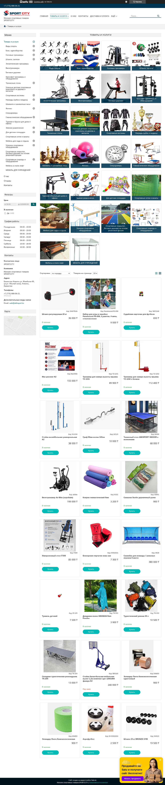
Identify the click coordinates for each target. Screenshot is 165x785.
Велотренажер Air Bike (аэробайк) (57, 497)
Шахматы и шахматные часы (18, 104)
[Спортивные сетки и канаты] (146, 185)
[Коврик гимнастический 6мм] (100, 477)
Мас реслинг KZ (49, 377)
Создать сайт (39, 2)
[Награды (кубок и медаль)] (146, 120)
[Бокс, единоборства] (85, 56)
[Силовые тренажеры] (115, 56)
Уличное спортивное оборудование (14, 146)
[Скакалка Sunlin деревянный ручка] (141, 477)
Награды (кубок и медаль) (17, 100)
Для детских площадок (15, 132)
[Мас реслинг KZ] (59, 356)
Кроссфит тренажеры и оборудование (16, 78)
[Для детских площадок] (115, 185)
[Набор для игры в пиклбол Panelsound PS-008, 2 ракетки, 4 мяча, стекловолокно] (100, 294)
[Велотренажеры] (85, 88)
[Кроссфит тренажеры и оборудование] (146, 88)
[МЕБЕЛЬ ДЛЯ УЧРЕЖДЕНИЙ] (85, 250)
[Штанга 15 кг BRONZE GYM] (141, 719)
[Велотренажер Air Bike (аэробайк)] (59, 477)
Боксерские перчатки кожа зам (97, 556)
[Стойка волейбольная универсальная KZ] (59, 417)
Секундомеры (12, 113)
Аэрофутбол (88, 739)
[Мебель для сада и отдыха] (54, 218)
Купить (50, 328)
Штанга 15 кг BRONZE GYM (136, 739)
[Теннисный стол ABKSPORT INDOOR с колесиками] (141, 417)
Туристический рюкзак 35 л (136, 616)
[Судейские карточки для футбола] (141, 294)
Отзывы (7, 181)
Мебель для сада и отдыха (17, 141)
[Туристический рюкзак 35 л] (141, 596)
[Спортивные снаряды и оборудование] (146, 218)
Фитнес (9, 109)
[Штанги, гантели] (146, 56)
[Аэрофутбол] (100, 719)
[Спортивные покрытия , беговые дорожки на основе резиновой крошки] (115, 218)
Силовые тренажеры (14, 55)
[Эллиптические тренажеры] (54, 88)
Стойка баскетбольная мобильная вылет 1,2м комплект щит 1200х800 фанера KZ (99, 678)
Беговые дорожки (13, 72)
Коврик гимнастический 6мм (96, 497)
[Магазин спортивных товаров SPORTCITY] (17, 13)
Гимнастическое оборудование (19, 117)
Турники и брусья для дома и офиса (18, 123)
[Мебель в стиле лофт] (54, 250)
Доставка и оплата (99, 16)
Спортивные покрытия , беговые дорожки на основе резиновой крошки (17, 153)
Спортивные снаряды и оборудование (16, 160)
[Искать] (158, 16)
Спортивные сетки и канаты (17, 137)
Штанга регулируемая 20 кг (54, 314)
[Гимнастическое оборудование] (146, 153)
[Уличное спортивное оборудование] (85, 218)
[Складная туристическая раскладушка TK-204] (59, 656)
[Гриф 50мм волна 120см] (100, 417)
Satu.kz (93, 780)
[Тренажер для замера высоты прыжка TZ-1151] (100, 356)
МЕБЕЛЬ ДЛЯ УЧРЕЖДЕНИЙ (18, 170)
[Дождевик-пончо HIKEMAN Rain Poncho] (100, 596)
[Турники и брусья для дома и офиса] (54, 185)
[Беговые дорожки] (115, 88)
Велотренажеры (12, 68)
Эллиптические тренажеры (17, 64)
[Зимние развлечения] (85, 185)
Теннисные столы (13, 83)
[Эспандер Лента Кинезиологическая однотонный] (141, 656)
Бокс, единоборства (14, 51)
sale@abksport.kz (16, 303)
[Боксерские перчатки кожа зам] (100, 535)
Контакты (83, 16)
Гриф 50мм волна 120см (94, 437)
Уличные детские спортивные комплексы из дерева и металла (18, 89)
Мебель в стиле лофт (15, 166)
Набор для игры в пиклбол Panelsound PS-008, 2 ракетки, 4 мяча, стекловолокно (100, 316)
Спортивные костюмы (15, 95)
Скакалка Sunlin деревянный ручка (140, 497)
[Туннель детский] (59, 596)
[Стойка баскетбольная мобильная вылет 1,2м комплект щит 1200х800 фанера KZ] (100, 656)
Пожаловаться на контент (98, 782)
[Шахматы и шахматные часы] (54, 153)
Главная (44, 16)
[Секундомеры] (115, 153)
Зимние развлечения (15, 128)
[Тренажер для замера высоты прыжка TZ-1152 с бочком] (141, 356)
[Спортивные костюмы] (115, 120)
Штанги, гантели (13, 59)
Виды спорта (11, 46)
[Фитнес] (85, 153)
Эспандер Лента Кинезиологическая (58, 739)
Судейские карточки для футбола (139, 314)
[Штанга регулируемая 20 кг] (59, 294)
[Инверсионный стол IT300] (59, 535)
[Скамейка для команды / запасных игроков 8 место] (141, 535)
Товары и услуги (58, 16)
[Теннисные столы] (54, 120)
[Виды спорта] (54, 56)
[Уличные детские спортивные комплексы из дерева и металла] (85, 120)
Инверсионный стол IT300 (54, 556)
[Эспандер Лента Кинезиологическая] (59, 719)
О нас (73, 16)
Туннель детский (49, 616)
